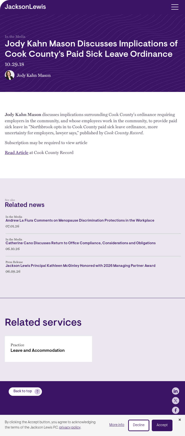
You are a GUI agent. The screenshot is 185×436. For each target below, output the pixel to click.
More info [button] (116, 425)
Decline (139, 425)
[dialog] (92, 425)
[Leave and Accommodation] (48, 349)
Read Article (16, 152)
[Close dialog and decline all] (179, 420)
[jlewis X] (175, 400)
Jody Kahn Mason (34, 75)
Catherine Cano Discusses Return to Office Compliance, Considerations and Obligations (81, 243)
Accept (162, 425)
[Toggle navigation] (174, 6)
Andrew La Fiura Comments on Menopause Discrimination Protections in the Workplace (80, 221)
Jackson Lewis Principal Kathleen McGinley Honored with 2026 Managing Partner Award (80, 266)
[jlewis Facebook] (175, 410)
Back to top (22, 391)
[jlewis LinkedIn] (175, 391)
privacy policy (69, 428)
